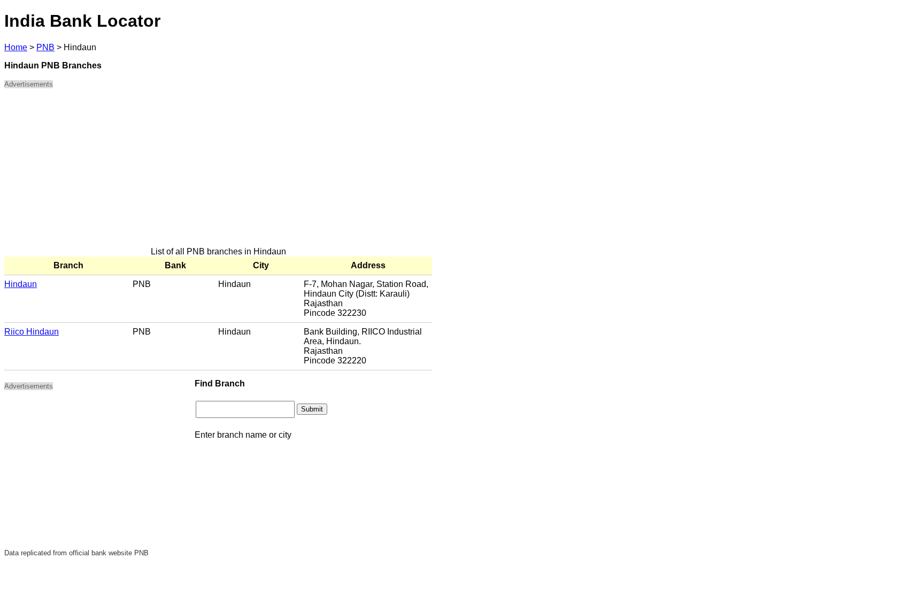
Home (15, 47)
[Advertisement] (218, 172)
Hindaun (20, 284)
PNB (45, 47)
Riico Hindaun (31, 331)
